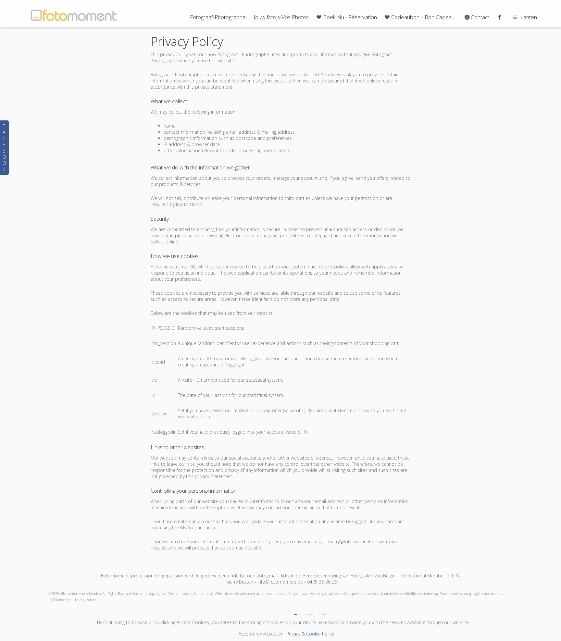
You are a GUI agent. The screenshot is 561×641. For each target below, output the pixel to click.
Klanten (528, 17)
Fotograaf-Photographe (218, 17)
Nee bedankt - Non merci (280, 590)
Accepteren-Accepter (260, 634)
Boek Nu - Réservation (350, 17)
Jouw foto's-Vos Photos (281, 17)
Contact (480, 17)
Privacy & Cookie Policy (310, 634)
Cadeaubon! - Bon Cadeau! (423, 17)
